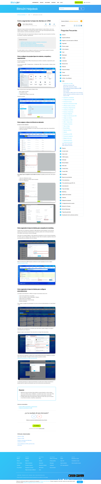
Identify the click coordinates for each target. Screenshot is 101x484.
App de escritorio (63, 463)
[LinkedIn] (68, 479)
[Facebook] (58, 479)
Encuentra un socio (75, 458)
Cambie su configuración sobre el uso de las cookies (33, 482)
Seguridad (30, 475)
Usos (40, 469)
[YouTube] (63, 479)
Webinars (27, 460)
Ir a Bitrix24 (36, 425)
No (39, 416)
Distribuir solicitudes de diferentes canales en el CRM (24, 441)
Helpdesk (27, 458)
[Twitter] (60, 479)
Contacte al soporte (29, 465)
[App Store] (72, 476)
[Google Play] (80, 476)
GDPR (27, 475)
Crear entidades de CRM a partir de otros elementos (25, 444)
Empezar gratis (78, 2)
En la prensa (19, 467)
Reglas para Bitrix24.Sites (40, 475)
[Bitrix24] (15, 2)
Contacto (18, 465)
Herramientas (35, 2)
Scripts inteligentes (66, 89)
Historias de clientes (42, 465)
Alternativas (41, 467)
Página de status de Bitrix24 (30, 469)
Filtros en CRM (20, 436)
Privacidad (24, 475)
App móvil (62, 460)
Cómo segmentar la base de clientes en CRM (72, 88)
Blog (61, 2)
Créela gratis (41, 428)
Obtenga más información (45, 481)
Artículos (40, 460)
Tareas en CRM (20, 438)
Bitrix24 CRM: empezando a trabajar (70, 86)
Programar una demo (29, 467)
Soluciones (47, 2)
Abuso (34, 475)
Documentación (53, 467)
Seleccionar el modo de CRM (68, 85)
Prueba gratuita (53, 460)
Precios (41, 2)
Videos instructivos (28, 463)
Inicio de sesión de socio (76, 463)
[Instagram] (65, 479)
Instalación (52, 465)
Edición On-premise (53, 458)
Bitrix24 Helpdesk (21, 14)
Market (61, 458)
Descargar (52, 463)
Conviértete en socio (75, 460)
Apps (58, 2)
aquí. (47, 477)
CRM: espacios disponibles (67, 143)
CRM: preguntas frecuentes (67, 145)
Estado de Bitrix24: (69, 21)
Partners (53, 2)
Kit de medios (19, 463)
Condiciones (19, 475)
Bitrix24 (18, 458)
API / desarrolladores (64, 465)
